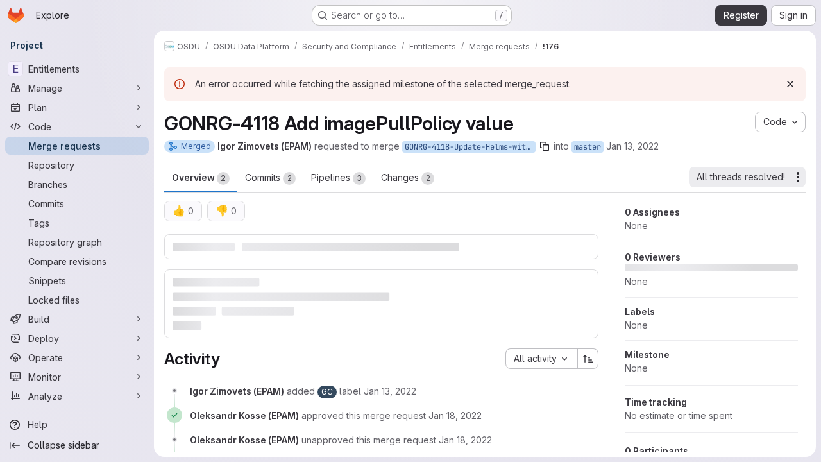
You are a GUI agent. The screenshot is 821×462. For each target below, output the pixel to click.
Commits (268, 177)
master (587, 147)
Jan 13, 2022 (632, 146)
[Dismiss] (790, 84)
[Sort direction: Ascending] (588, 358)
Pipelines (336, 177)
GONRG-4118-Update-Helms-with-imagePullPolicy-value (470, 147)
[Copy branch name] (544, 146)
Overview (199, 177)
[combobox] (541, 358)
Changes (405, 177)
